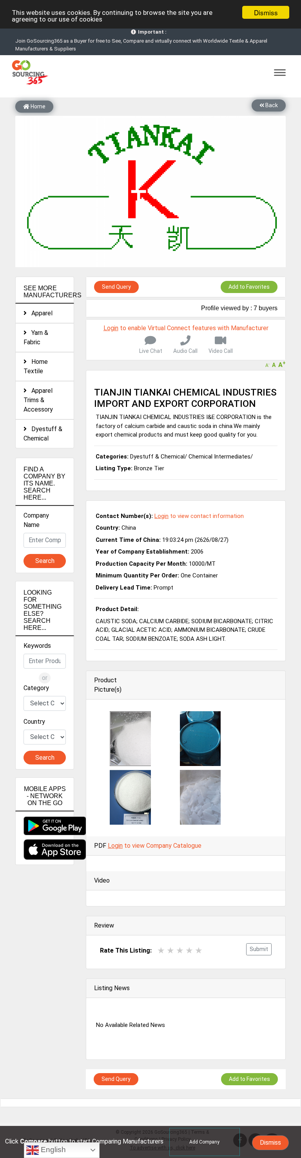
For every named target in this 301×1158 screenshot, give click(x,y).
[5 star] (198, 950)
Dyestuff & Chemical (43, 433)
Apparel (40, 313)
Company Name (36, 520)
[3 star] (180, 950)
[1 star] (161, 950)
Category (36, 688)
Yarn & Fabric (36, 337)
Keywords (37, 645)
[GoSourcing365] (29, 72)
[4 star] (189, 950)
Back (271, 105)
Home (37, 106)
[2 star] (170, 950)
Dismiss (266, 12)
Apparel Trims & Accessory (38, 400)
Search (44, 561)
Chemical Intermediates (219, 456)
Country (34, 721)
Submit (259, 949)
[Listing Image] (130, 738)
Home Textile (36, 366)
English (52, 1149)
